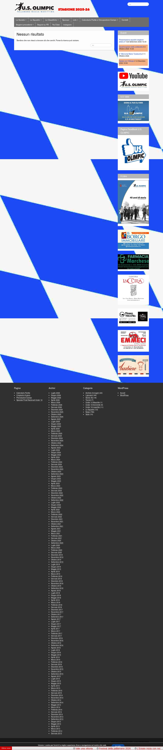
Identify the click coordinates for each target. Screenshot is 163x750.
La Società (20, 19)
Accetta (118, 746)
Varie (87, 414)
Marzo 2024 (55, 459)
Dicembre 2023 (57, 466)
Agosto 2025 (56, 419)
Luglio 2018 (55, 593)
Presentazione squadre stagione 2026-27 (131, 40)
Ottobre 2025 (56, 414)
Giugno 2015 (56, 681)
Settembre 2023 (57, 474)
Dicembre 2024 (57, 438)
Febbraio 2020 (56, 550)
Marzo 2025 (55, 431)
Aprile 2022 (55, 509)
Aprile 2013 (55, 726)
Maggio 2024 (56, 455)
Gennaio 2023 (56, 490)
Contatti (125, 19)
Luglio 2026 (55, 393)
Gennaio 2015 (56, 693)
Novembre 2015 (57, 669)
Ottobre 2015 (56, 671)
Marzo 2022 (55, 512)
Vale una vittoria (61, 748)
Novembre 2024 (57, 440)
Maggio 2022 (56, 507)
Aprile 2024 (55, 457)
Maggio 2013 (56, 724)
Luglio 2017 (55, 621)
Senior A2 (89, 397)
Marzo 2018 (55, 602)
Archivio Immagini (92, 393)
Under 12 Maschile (93, 402)
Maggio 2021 (56, 531)
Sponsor (65, 19)
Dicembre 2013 (57, 714)
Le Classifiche (51, 19)
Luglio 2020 (55, 545)
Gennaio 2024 (56, 464)
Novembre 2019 (57, 557)
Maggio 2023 (56, 481)
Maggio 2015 (56, 683)
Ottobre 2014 (56, 700)
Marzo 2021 (55, 533)
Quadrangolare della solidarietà (131, 47)
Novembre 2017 (57, 612)
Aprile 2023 (55, 483)
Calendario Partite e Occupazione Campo (99, 19)
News (88, 412)
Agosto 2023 (56, 476)
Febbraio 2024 (56, 462)
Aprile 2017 (55, 628)
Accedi (122, 393)
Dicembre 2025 (57, 409)
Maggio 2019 (56, 569)
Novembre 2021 (57, 521)
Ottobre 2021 (56, 524)
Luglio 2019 (55, 564)
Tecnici (88, 400)
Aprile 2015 (55, 686)
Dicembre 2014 (57, 695)
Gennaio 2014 (56, 712)
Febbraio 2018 (56, 605)
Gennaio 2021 (56, 538)
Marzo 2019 (55, 574)
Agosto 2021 (56, 528)
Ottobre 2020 (56, 540)
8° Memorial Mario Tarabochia (130, 54)
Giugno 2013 (56, 721)
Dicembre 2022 (57, 493)
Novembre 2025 (57, 412)
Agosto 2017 (56, 619)
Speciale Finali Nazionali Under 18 (29, 400)
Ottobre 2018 (56, 586)
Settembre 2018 (57, 588)
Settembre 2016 (57, 645)
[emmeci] (133, 340)
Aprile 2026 (55, 400)
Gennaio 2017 (56, 636)
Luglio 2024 (55, 450)
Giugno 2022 (56, 505)
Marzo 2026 (55, 402)
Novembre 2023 (57, 469)
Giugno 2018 (56, 595)
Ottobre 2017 (56, 614)
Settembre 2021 (57, 526)
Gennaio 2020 (56, 552)
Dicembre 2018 (57, 581)
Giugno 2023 (56, 478)
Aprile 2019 (55, 571)
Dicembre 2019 (57, 555)
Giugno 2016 (56, 652)
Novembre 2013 (57, 716)
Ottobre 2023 (56, 471)
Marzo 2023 (55, 486)
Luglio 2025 (55, 421)
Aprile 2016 (55, 657)
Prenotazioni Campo (24, 397)
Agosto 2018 (56, 590)
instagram (67, 24)
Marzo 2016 (55, 659)
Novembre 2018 (57, 583)
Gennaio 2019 (56, 578)
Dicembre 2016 (57, 638)
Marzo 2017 (55, 631)
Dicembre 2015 (57, 666)
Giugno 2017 (56, 624)
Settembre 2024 (57, 445)
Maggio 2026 (56, 397)
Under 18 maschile (93, 407)
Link (75, 19)
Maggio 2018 (56, 597)
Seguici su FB (43, 24)
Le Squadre (35, 19)
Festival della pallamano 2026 (92, 748)
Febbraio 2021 (56, 536)
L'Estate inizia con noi (126, 748)
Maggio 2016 (56, 655)
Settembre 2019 (57, 562)
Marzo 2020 (55, 547)
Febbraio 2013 (56, 731)
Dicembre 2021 (57, 519)
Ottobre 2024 (56, 443)
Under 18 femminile (93, 405)
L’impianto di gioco (23, 395)
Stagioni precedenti (24, 24)
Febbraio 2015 (56, 690)
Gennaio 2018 (56, 607)
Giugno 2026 (56, 395)
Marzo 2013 (55, 728)
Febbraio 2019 (56, 576)
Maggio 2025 (56, 426)
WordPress (124, 395)
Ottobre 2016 (56, 643)
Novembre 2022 (57, 495)
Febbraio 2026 (56, 405)
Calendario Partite (23, 393)
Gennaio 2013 (56, 733)
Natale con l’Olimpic (126, 61)
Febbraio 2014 (56, 709)
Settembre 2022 (57, 500)
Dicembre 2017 (57, 609)
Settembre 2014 (57, 702)
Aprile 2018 (55, 600)
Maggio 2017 (56, 626)
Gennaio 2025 (56, 436)
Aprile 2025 (55, 428)
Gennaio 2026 (56, 407)
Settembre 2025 (57, 416)
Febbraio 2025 (56, 433)
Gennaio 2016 (56, 664)
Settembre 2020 (57, 543)
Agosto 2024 (56, 447)
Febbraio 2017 (56, 633)
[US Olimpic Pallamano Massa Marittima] (52, 7)
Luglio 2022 (55, 502)
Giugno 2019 (56, 566)
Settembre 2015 (57, 674)
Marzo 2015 (55, 688)
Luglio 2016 (55, 650)
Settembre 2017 (57, 616)
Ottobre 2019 (56, 559)
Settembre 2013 (57, 719)
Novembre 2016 (57, 640)
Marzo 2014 (55, 707)
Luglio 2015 (55, 678)
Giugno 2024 (56, 452)
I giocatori (89, 395)
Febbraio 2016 (56, 662)
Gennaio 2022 (56, 516)
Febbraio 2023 (56, 488)
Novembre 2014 (57, 697)
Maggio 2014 (56, 705)
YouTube (56, 24)
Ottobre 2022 (56, 497)
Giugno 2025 (56, 424)
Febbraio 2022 (56, 514)
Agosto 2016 (56, 647)
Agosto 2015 (56, 676)
